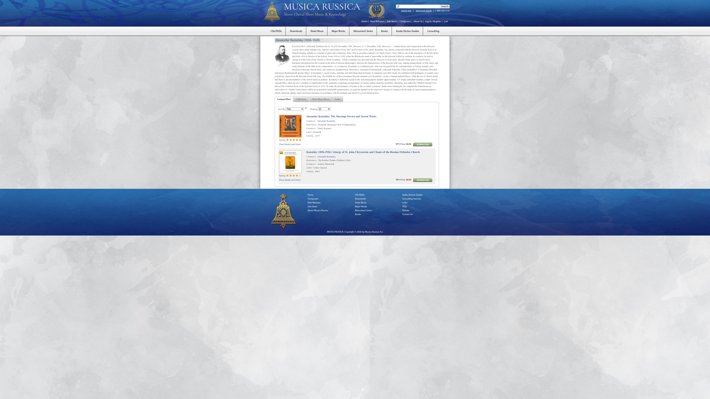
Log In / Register (433, 21)
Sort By (281, 109)
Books (384, 31)
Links (404, 203)
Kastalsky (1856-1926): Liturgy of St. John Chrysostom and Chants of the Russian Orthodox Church (363, 152)
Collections (301, 99)
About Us (417, 21)
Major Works (338, 31)
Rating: (282, 140)
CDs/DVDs (276, 31)
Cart (446, 21)
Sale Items (392, 21)
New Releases (377, 21)
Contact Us (407, 214)
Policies (405, 210)
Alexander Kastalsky (326, 120)
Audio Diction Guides (407, 31)
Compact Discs (284, 99)
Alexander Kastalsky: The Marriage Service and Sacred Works (341, 116)
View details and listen (290, 144)
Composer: (311, 120)
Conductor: (311, 128)
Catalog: (310, 135)
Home (364, 21)
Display (313, 109)
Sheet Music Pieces (321, 99)
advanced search (424, 11)
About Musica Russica (318, 210)
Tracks (338, 99)
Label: (309, 131)
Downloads (296, 31)
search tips (406, 11)
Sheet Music (317, 31)
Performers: (311, 124)
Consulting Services (411, 199)
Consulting (433, 31)
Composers (405, 21)
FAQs (404, 207)
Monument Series (363, 31)
